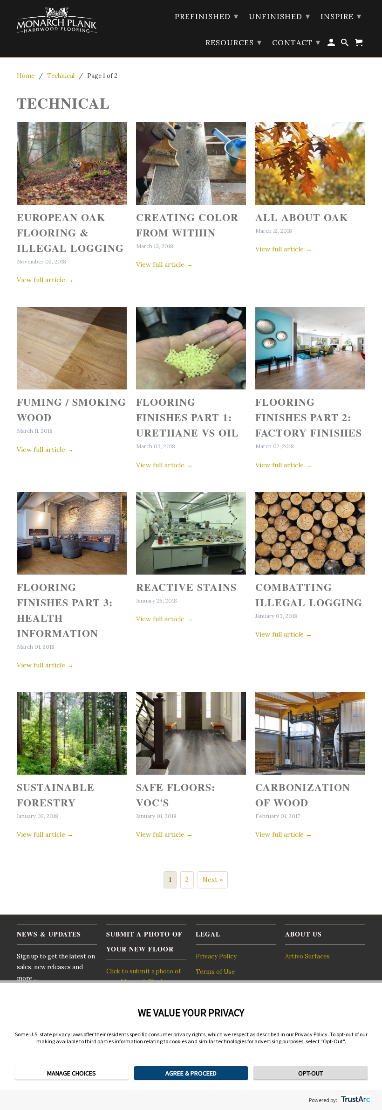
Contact (296, 42)
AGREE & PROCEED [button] (191, 1073)
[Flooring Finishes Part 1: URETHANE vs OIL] (191, 348)
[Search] (345, 44)
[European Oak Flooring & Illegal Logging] (72, 163)
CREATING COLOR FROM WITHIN (187, 224)
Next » (213, 879)
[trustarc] (354, 1100)
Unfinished (279, 16)
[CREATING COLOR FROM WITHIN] (191, 163)
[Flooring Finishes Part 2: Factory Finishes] (310, 348)
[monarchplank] (57, 20)
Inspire (341, 16)
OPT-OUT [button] (310, 1073)
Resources (233, 42)
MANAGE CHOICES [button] (71, 1073)
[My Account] (331, 44)
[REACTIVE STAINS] (191, 533)
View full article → (45, 280)
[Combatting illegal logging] (310, 533)
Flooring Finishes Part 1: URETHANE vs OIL (187, 417)
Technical (63, 103)
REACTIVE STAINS (186, 587)
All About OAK (301, 217)
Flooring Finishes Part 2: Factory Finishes (308, 417)
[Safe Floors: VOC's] (191, 733)
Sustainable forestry (56, 794)
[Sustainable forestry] (72, 733)
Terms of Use (215, 972)
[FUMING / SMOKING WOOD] (72, 348)
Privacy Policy (216, 956)
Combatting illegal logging (308, 594)
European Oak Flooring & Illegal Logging (70, 232)
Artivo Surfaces (307, 956)
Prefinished (207, 16)
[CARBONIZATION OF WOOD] (310, 733)
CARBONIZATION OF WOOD (302, 794)
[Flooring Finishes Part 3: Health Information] (72, 533)
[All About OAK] (310, 163)
